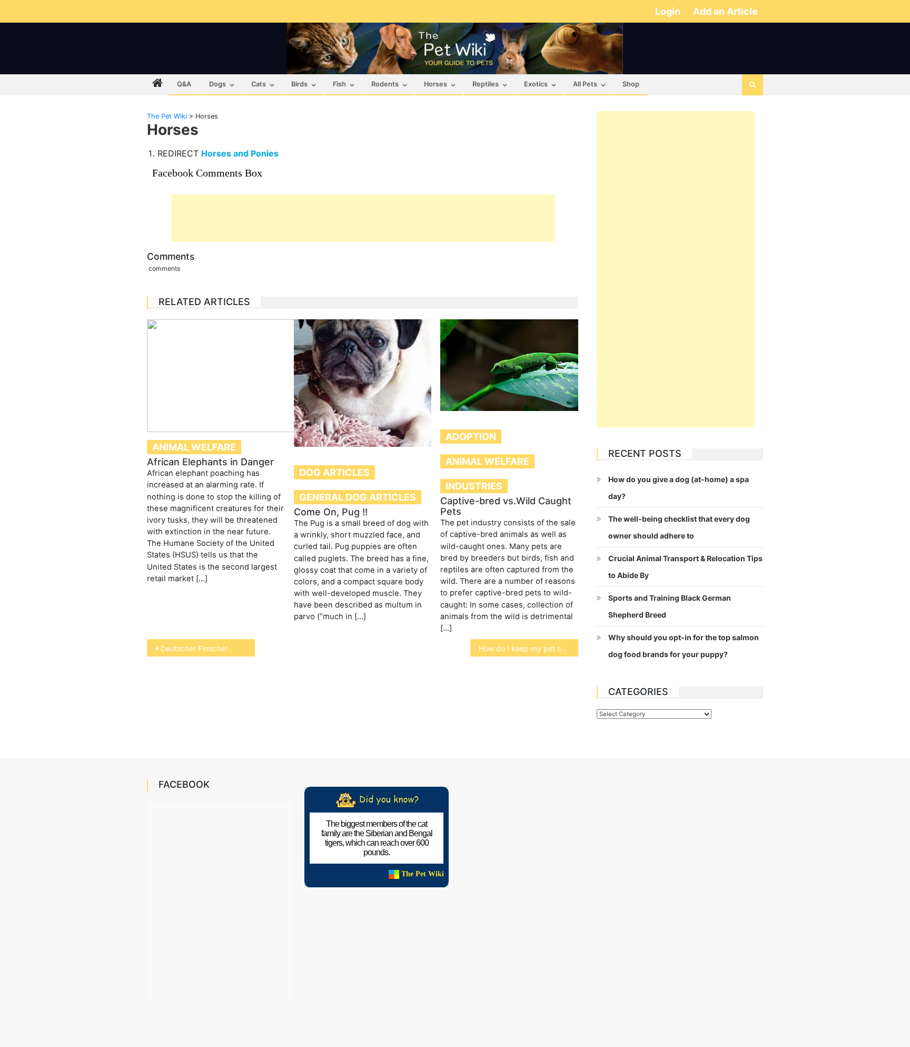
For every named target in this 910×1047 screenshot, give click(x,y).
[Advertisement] (363, 218)
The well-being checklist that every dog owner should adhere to (679, 527)
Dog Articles (334, 472)
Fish (339, 84)
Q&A (184, 84)
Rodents (385, 84)
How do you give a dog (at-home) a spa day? (678, 488)
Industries (474, 486)
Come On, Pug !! (331, 511)
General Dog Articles (357, 497)
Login (668, 11)
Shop (630, 84)
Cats (258, 84)
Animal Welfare (194, 447)
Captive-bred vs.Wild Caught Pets (505, 506)
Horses (435, 84)
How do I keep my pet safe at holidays (528, 648)
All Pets (585, 84)
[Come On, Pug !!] (363, 383)
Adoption (471, 436)
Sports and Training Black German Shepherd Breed (669, 606)
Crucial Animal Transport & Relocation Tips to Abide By (685, 567)
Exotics (536, 84)
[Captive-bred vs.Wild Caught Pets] (509, 365)
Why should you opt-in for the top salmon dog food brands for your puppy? (683, 646)
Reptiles (485, 84)
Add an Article (725, 11)
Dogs (217, 84)
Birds (299, 84)
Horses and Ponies (240, 153)
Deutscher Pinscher (194, 648)
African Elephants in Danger (210, 461)
